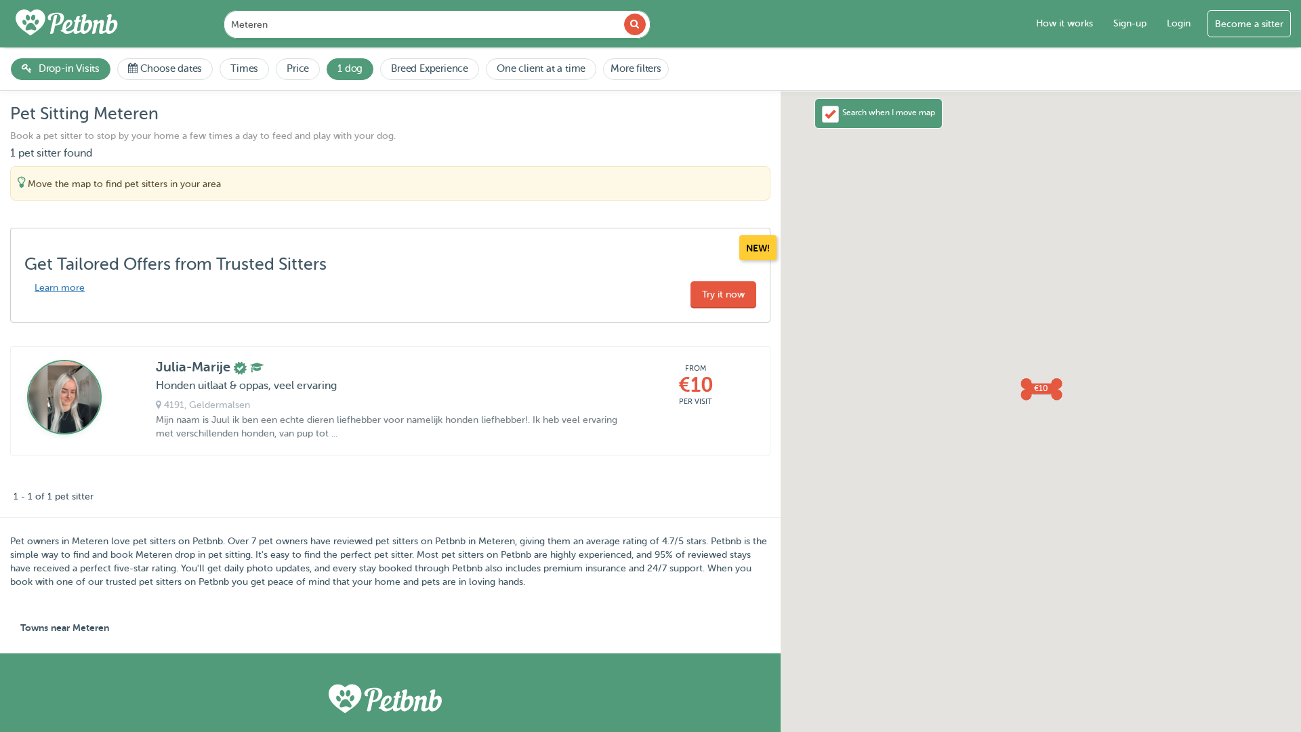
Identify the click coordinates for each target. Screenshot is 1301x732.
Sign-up (1130, 23)
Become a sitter (1249, 24)
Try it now (723, 294)
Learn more (60, 288)
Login (1179, 23)
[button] (1041, 388)
